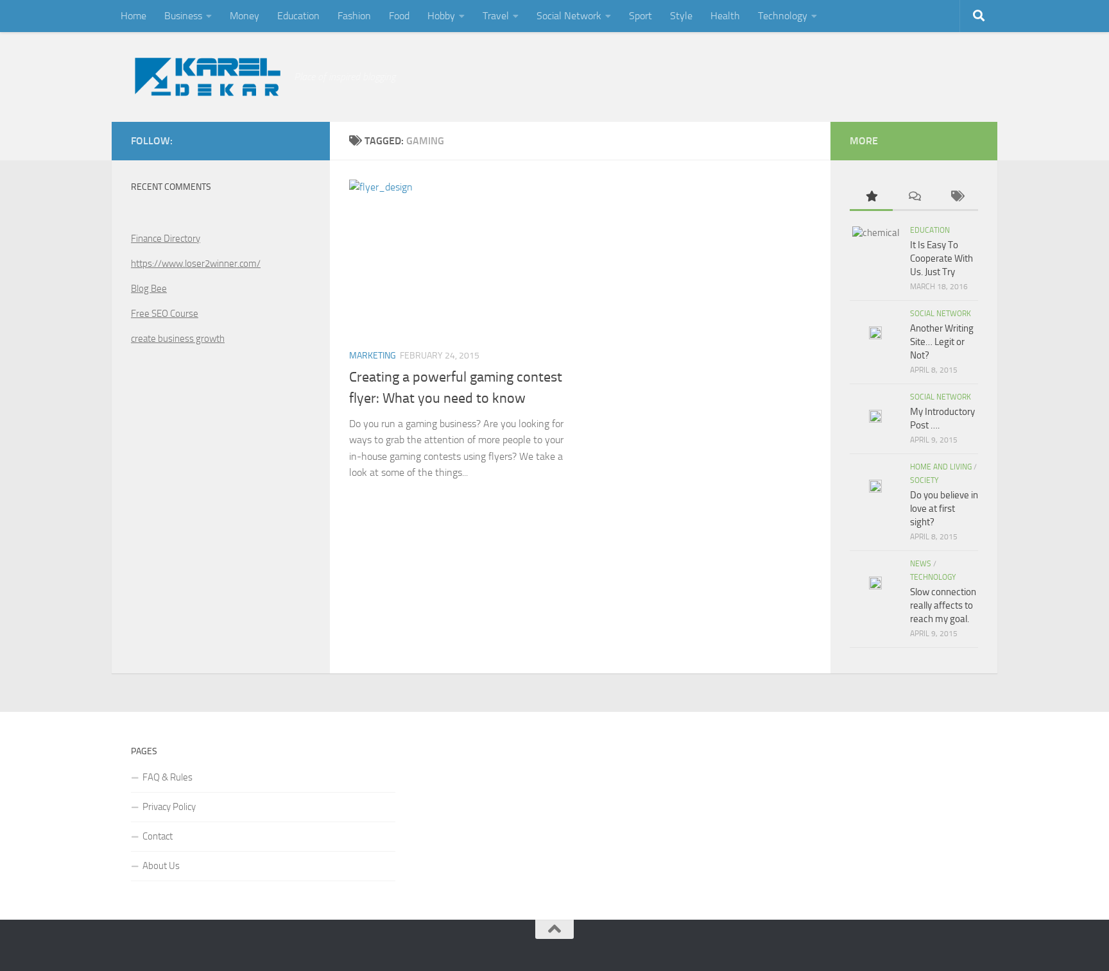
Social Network (569, 16)
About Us (161, 866)
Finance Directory (165, 238)
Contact (157, 836)
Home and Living (941, 466)
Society (924, 480)
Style (681, 16)
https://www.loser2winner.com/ (196, 263)
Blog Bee (149, 288)
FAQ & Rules (167, 777)
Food (399, 16)
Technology (782, 16)
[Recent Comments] (914, 197)
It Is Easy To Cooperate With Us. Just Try (941, 258)
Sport (640, 16)
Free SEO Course (164, 313)
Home (133, 16)
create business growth (178, 338)
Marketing (372, 355)
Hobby (441, 16)
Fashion (354, 16)
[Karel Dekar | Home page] (206, 77)
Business (183, 16)
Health (725, 16)
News (920, 563)
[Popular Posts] (871, 197)
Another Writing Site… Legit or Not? (942, 342)
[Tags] (956, 197)
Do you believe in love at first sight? (944, 508)
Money (244, 16)
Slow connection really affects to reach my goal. (943, 605)
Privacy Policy (169, 807)
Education (298, 16)
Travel (496, 16)
